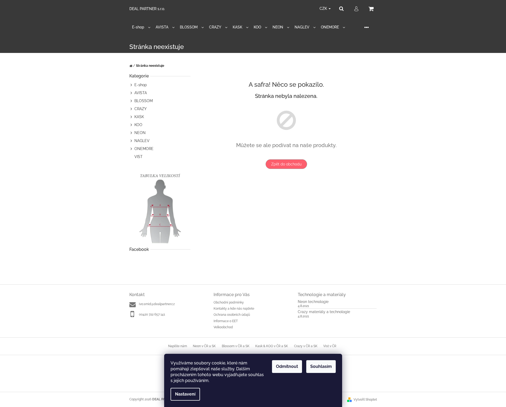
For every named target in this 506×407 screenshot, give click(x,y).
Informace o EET (226, 321)
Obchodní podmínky (229, 302)
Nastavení (185, 394)
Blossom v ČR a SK (235, 346)
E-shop (140, 85)
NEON (140, 133)
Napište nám (177, 346)
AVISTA (140, 93)
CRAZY (140, 109)
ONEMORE (144, 149)
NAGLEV (142, 141)
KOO (138, 125)
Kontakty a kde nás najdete (234, 308)
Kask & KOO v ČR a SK (271, 346)
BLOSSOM (143, 101)
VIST (138, 157)
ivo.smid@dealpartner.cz (157, 304)
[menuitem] (141, 27)
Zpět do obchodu (286, 164)
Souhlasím (321, 366)
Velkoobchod (223, 327)
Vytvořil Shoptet (365, 399)
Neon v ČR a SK (204, 346)
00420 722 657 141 (152, 314)
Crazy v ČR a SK (305, 346)
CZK (324, 8)
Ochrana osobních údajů (232, 315)
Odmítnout (287, 366)
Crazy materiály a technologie (324, 312)
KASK (139, 117)
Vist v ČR (329, 346)
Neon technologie (313, 302)
